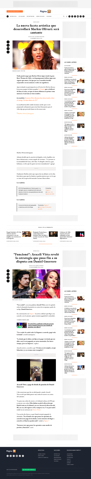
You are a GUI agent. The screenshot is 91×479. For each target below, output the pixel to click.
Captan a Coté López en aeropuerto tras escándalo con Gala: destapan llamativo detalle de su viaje (69, 115)
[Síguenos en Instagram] (72, 16)
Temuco (69, 459)
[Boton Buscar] (64, 16)
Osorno (69, 462)
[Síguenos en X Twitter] (69, 16)
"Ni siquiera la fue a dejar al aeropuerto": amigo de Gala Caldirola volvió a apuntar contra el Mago (69, 127)
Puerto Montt (70, 464)
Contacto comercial (43, 457)
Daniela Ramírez (40, 265)
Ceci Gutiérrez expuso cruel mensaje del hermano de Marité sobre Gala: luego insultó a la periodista (70, 103)
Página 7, (32, 314)
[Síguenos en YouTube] (78, 16)
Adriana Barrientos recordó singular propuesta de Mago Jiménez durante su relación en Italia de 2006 (69, 140)
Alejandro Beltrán (39, 36)
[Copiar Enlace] (8, 48)
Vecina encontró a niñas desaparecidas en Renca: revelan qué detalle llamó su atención (70, 70)
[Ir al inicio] (8, 16)
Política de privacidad (12, 469)
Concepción (70, 455)
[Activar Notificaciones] (67, 16)
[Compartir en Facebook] (8, 41)
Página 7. (46, 421)
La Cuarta (41, 89)
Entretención (30, 16)
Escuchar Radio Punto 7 (14, 11)
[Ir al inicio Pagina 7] (45, 11)
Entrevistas (13, 16)
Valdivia (69, 461)
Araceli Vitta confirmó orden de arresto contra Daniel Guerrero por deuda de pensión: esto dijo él (41, 325)
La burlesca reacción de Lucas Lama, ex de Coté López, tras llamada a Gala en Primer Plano (70, 81)
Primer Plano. (36, 410)
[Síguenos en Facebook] (75, 16)
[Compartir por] (8, 52)
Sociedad (49, 16)
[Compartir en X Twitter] (8, 45)
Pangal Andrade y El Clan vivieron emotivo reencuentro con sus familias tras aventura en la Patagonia (14, 235)
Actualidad (22, 16)
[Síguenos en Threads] (83, 16)
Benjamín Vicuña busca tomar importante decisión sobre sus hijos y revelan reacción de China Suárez (40, 235)
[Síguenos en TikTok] (81, 16)
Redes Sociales (40, 16)
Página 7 (48, 190)
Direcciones (41, 455)
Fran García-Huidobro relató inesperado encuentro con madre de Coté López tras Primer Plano (70, 92)
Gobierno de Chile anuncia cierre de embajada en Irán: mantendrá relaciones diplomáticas (66, 235)
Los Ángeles (70, 457)
